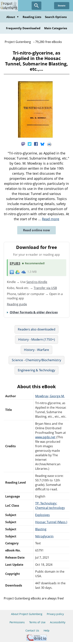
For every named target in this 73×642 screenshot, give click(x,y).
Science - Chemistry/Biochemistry (36, 360)
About (12, 17)
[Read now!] (35, 137)
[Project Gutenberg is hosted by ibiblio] (36, 639)
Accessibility (58, 622)
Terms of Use (37, 622)
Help (46, 630)
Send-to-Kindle (36, 282)
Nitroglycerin (44, 536)
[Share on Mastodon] (23, 144)
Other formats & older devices (34, 312)
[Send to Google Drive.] (17, 272)
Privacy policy (55, 614)
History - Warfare (36, 350)
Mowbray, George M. (50, 396)
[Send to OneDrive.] (23, 271)
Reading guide (17, 304)
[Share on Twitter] (29, 144)
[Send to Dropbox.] (12, 271)
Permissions (17, 622)
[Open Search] (36, 5)
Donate (62, 5)
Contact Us (32, 630)
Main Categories (55, 28)
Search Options (56, 17)
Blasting (40, 529)
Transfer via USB (45, 288)
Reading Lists (32, 17)
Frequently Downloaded (23, 28)
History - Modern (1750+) (36, 339)
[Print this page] (49, 144)
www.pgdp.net (45, 437)
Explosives (42, 515)
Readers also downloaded (36, 329)
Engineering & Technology (36, 370)
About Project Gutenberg (26, 614)
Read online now (36, 230)
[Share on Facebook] (36, 144)
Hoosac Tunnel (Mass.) (51, 522)
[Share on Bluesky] (42, 144)
